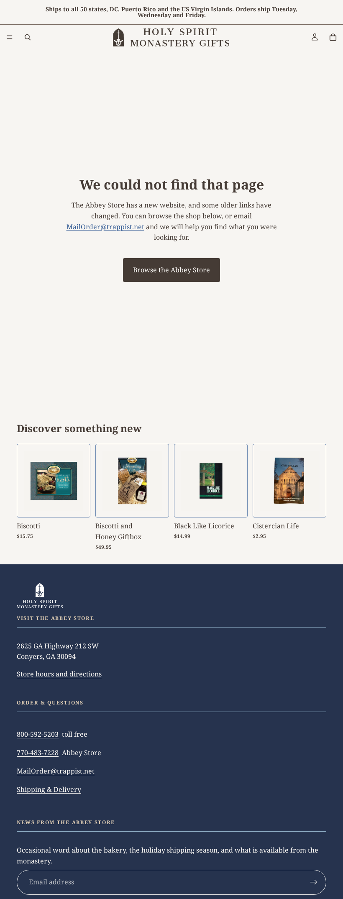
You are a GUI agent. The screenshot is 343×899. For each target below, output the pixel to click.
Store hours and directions (59, 673)
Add (241, 504)
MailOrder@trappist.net (105, 226)
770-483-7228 (38, 752)
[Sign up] (314, 882)
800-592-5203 (38, 734)
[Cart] (333, 37)
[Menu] (9, 37)
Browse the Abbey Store (171, 269)
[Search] (27, 37)
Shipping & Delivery (49, 789)
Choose (162, 504)
